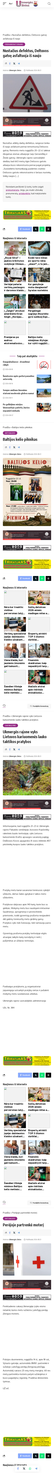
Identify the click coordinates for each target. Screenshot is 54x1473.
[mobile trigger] (5, 3)
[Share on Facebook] (10, 63)
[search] (49, 3)
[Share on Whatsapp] (42, 229)
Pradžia (6, 35)
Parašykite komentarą (40, 706)
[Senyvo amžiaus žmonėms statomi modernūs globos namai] (44, 393)
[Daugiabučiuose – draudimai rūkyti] (44, 364)
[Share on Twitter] (14, 63)
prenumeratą (12, 190)
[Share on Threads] (48, 229)
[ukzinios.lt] (27, 3)
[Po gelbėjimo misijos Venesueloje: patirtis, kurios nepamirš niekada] (44, 407)
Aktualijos (10, 433)
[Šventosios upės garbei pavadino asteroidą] (44, 379)
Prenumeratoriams (14, 44)
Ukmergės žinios (15, 70)
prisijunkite (24, 193)
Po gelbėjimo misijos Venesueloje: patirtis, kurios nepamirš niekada (16, 407)
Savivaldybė (10, 725)
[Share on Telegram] (19, 63)
